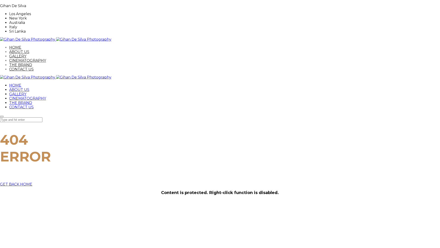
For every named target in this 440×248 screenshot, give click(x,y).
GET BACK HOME (16, 184)
